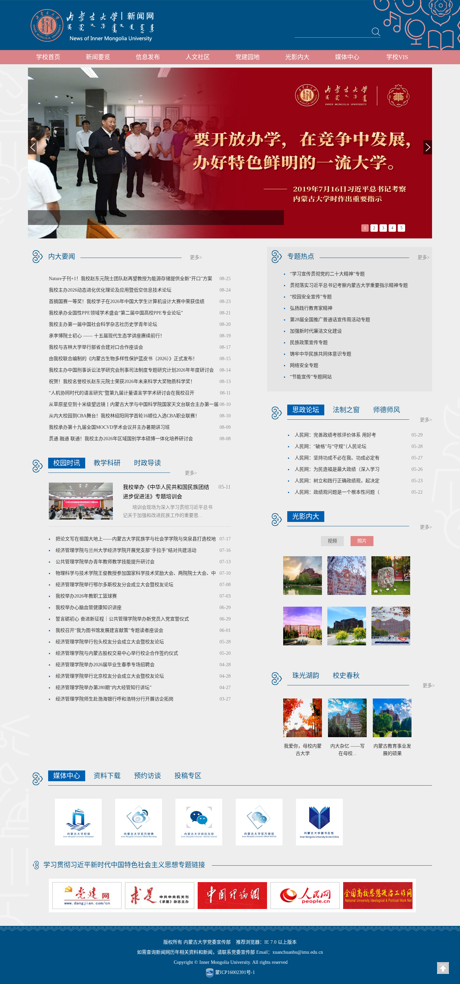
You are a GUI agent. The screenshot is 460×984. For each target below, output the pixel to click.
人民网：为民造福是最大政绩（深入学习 (337, 469)
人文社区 (198, 57)
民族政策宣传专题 (309, 342)
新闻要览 (98, 57)
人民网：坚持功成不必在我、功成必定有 (337, 457)
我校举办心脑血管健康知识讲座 (89, 607)
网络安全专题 (304, 365)
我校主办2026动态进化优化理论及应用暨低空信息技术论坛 (110, 290)
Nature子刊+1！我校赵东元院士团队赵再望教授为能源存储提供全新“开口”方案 (130, 278)
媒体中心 (347, 57)
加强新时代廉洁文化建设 (316, 331)
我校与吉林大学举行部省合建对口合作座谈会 (96, 347)
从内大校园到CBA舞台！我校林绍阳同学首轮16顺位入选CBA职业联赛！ (124, 415)
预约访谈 (147, 776)
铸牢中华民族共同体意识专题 (320, 353)
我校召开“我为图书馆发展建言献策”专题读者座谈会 (109, 630)
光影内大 (297, 57)
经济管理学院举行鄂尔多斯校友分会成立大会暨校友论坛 (114, 584)
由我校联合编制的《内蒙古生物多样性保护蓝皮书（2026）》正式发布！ (123, 358)
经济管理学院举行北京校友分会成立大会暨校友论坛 (110, 676)
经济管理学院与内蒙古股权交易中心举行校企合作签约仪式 (117, 653)
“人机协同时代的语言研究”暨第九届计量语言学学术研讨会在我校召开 (121, 392)
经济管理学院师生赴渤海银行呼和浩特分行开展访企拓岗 (114, 699)
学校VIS (397, 57)
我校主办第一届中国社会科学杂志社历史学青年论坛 (103, 324)
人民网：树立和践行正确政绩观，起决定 (337, 480)
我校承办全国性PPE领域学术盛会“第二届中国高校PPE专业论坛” (116, 312)
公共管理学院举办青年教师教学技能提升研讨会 (105, 561)
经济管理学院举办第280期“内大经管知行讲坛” (104, 687)
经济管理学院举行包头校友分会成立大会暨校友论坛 (110, 641)
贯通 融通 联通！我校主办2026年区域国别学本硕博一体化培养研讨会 (121, 438)
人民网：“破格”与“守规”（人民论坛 (330, 446)
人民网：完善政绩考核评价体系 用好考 (335, 435)
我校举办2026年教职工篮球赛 (86, 596)
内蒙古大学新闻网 (98, 25)
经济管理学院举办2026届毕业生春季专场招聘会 (105, 664)
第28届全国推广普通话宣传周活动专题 (330, 319)
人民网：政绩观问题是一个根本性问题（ (337, 492)
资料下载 (107, 776)
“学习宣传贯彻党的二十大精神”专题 (327, 273)
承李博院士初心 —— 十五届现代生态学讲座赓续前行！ (107, 335)
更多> (196, 257)
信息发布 (148, 57)
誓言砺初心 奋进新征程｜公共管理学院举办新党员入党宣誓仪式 (122, 618)
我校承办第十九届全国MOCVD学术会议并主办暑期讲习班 (109, 427)
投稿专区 (187, 776)
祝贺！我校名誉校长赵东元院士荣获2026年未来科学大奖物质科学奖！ (122, 381)
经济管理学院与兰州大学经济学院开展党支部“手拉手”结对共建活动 (126, 550)
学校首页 (48, 57)
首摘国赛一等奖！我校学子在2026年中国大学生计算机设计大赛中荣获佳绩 (126, 301)
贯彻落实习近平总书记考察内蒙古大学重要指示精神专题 (349, 285)
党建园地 (247, 57)
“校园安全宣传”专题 (311, 296)
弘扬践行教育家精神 (311, 308)
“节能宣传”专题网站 (311, 376)
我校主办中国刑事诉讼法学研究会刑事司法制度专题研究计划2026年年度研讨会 (131, 370)
